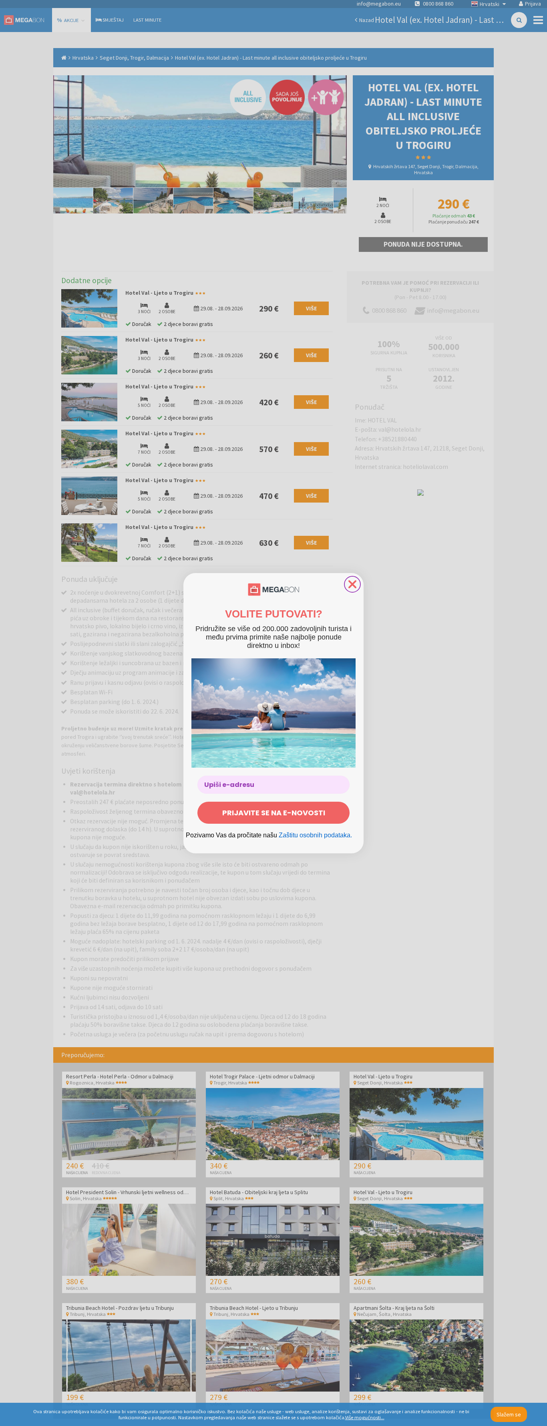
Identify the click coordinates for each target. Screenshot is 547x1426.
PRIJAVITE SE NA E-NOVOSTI (273, 813)
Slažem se (509, 1414)
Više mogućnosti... (364, 1417)
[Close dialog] (352, 584)
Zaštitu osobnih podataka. (315, 835)
